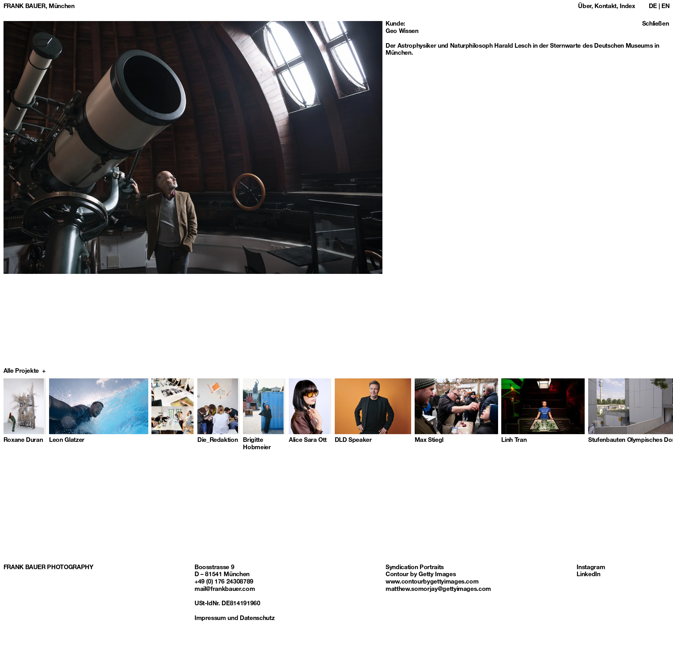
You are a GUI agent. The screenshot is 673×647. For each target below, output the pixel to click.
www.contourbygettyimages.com (432, 582)
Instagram (591, 568)
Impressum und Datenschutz (234, 619)
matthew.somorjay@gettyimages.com (438, 590)
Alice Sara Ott (308, 441)
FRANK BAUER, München (39, 7)
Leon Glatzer (66, 441)
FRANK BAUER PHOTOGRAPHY (49, 568)
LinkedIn (588, 575)
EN (665, 7)
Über (584, 7)
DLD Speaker (353, 441)
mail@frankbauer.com (225, 590)
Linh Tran (513, 441)
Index (627, 7)
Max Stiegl (429, 441)
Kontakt (605, 7)
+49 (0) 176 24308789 (224, 582)
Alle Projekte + (25, 372)
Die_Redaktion (217, 441)
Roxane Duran (23, 441)
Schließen (655, 24)
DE (653, 7)
